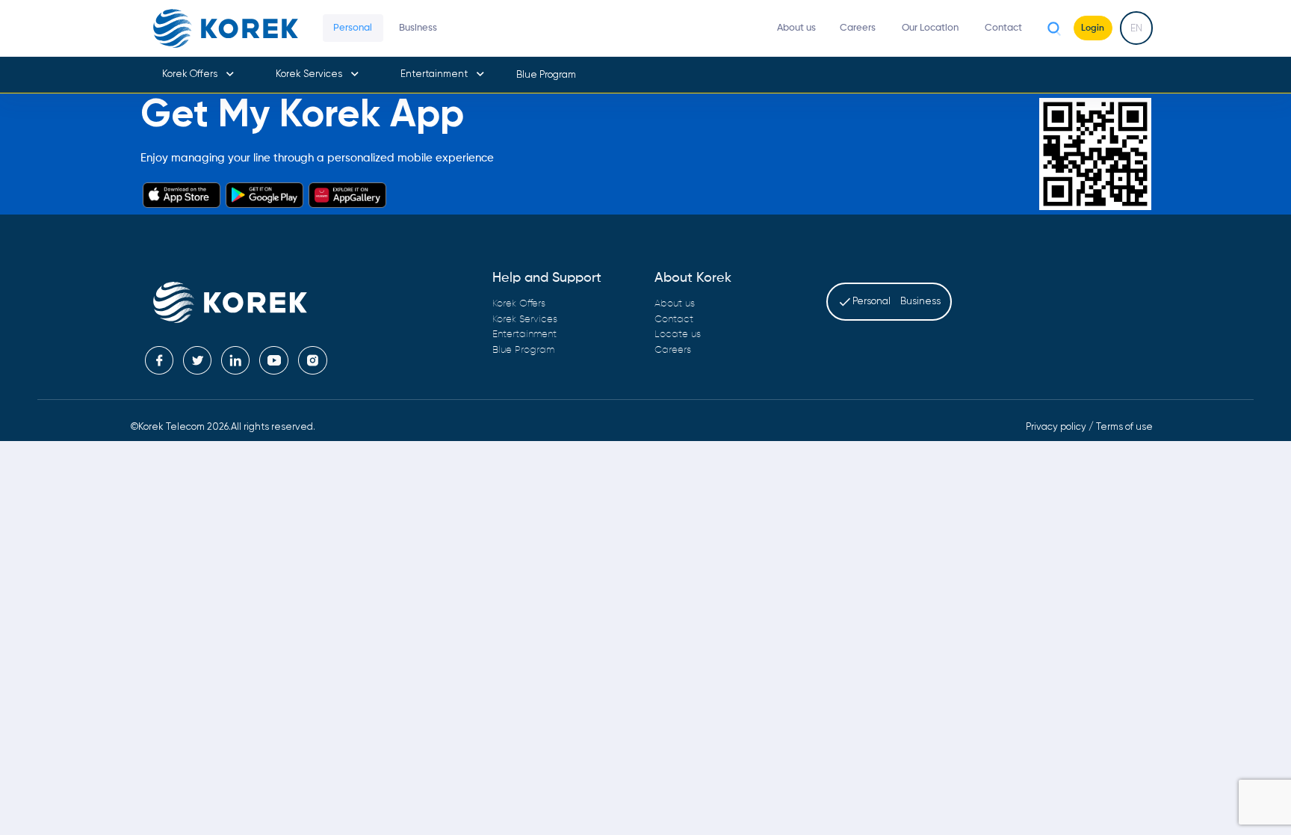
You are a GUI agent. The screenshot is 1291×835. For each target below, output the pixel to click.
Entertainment (434, 73)
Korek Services (309, 73)
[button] (197, 74)
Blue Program (546, 74)
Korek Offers (189, 73)
